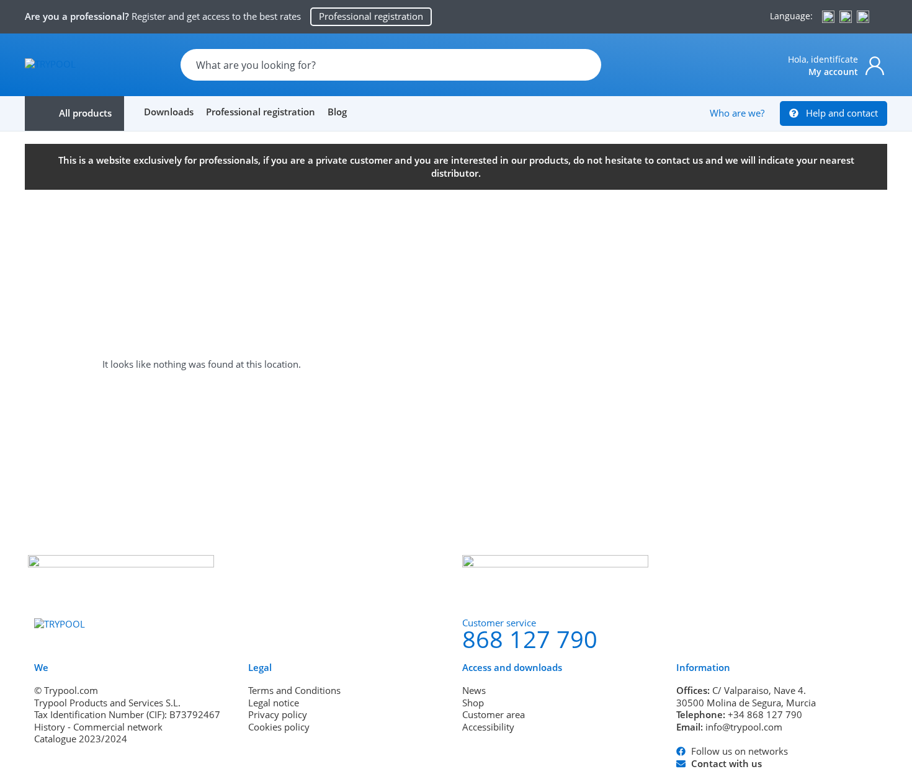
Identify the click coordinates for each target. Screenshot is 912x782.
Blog (337, 111)
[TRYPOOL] (50, 64)
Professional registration (260, 111)
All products (85, 113)
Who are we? (737, 113)
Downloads (169, 111)
